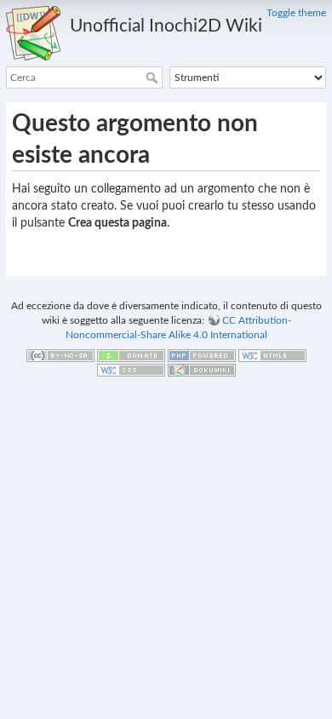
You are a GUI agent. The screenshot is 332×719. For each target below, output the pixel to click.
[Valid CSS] (131, 369)
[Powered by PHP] (202, 354)
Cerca (154, 77)
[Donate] (131, 354)
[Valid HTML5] (272, 354)
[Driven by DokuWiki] (202, 369)
